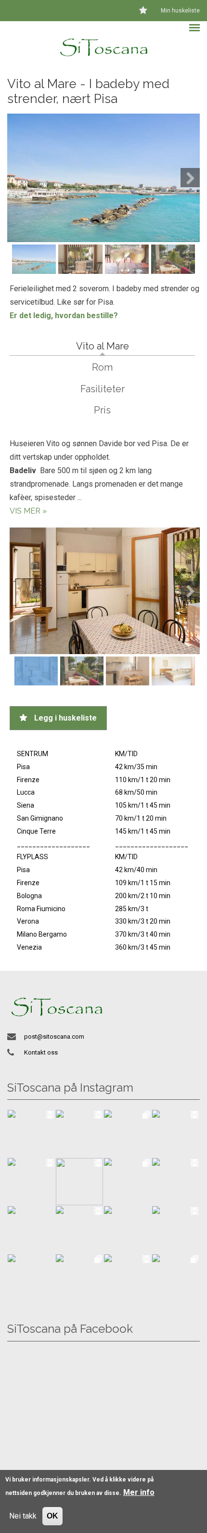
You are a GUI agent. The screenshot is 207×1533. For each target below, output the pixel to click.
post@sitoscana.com (54, 1036)
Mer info (139, 1492)
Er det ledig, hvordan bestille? (64, 315)
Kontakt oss (41, 1052)
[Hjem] (103, 46)
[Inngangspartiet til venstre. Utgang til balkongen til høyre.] (105, 591)
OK (52, 1516)
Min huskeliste (180, 10)
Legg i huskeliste (65, 717)
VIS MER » (28, 510)
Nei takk (23, 1515)
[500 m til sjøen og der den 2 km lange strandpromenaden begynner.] (103, 178)
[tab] (102, 346)
